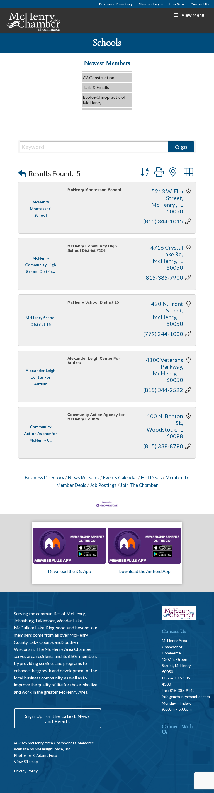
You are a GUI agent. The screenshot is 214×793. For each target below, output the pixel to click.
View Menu (192, 15)
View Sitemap (26, 761)
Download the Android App (144, 571)
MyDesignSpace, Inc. (53, 749)
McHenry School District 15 (93, 302)
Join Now (177, 4)
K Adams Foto (45, 755)
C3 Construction (98, 73)
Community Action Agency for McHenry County (95, 417)
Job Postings (103, 485)
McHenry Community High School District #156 (92, 248)
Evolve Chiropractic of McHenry (104, 95)
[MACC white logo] (33, 20)
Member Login (151, 4)
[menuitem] (116, 4)
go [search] (184, 146)
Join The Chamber (139, 485)
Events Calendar (120, 478)
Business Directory (116, 4)
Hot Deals (151, 478)
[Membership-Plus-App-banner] (69, 546)
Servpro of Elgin (98, 108)
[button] (22, 173)
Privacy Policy (26, 771)
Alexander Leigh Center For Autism (93, 360)
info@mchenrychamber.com (186, 696)
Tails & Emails (96, 83)
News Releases (83, 478)
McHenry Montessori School (94, 190)
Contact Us (200, 4)
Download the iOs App (69, 571)
